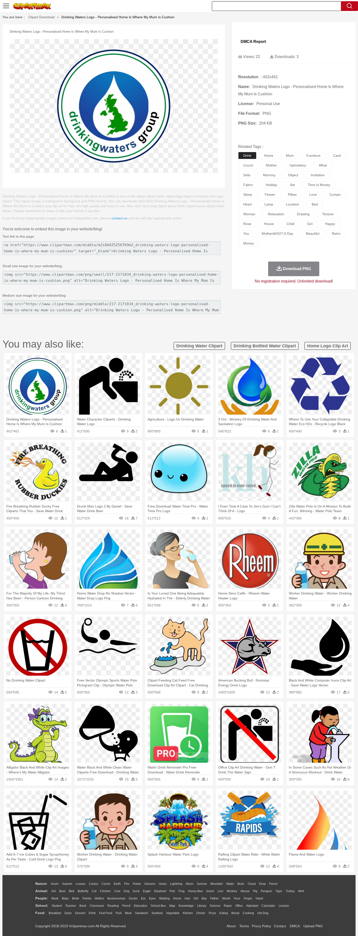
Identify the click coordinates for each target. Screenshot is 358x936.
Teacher (70, 905)
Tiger (278, 891)
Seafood (157, 913)
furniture (313, 155)
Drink (92, 913)
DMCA (295, 926)
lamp (268, 204)
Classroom (97, 905)
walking (164, 898)
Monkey (232, 891)
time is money (319, 185)
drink (247, 155)
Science (215, 905)
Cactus (93, 884)
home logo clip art (327, 345)
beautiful (312, 233)
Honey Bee (195, 891)
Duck (136, 891)
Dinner (200, 913)
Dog (126, 891)
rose (247, 224)
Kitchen (188, 913)
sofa (246, 175)
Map (172, 905)
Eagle (147, 891)
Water (230, 884)
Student (57, 905)
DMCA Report (253, 41)
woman (249, 214)
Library (201, 905)
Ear (143, 898)
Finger (248, 898)
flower (270, 194)
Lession (284, 905)
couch (248, 165)
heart (247, 204)
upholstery (298, 165)
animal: (41, 891)
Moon (189, 884)
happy (330, 224)
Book (82, 905)
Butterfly (83, 891)
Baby (65, 898)
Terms (244, 926)
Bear (62, 891)
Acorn (55, 884)
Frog (182, 891)
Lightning (176, 884)
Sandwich (141, 913)
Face (237, 898)
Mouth (226, 898)
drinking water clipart (199, 345)
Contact (280, 926)
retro (336, 233)
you (246, 233)
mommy (269, 175)
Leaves (80, 884)
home (268, 155)
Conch (106, 884)
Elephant (160, 891)
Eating (223, 913)
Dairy (68, 913)
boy (204, 898)
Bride (75, 898)
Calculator (268, 905)
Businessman (116, 898)
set (292, 185)
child (290, 224)
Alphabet (252, 905)
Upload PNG (313, 926)
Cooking (248, 913)
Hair (187, 898)
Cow (117, 891)
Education (140, 905)
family (87, 898)
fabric (248, 185)
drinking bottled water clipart (265, 345)
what (323, 165)
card (337, 155)
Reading (113, 905)
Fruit (119, 913)
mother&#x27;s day (277, 233)
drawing (303, 214)
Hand (259, 898)
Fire (126, 884)
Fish (172, 891)
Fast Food (105, 913)
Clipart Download (41, 17)
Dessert (80, 913)
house (269, 224)
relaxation (276, 214)
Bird (71, 891)
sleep (247, 194)
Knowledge (186, 905)
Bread (235, 913)
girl (309, 224)
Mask (54, 898)
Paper (228, 905)
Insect (210, 891)
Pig (255, 891)
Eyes (152, 898)
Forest (273, 884)
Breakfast (55, 913)
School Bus (158, 905)
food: (40, 913)
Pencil (126, 905)
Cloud (252, 884)
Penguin (266, 891)
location (292, 204)
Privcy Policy (261, 926)
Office (239, 905)
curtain (335, 194)
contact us (119, 218)
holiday (271, 185)
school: (41, 905)
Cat (94, 891)
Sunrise (202, 884)
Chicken (105, 891)
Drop (262, 884)
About (231, 926)
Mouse (245, 891)
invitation (318, 175)
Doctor (133, 898)
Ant (53, 891)
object (293, 175)
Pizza (212, 913)
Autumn (67, 884)
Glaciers (149, 884)
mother (271, 165)
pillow (292, 194)
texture (328, 214)
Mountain (216, 884)
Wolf (301, 891)
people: (41, 898)
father (214, 898)
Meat (128, 913)
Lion (220, 891)
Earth (117, 884)
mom (290, 155)
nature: (41, 884)
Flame (137, 884)
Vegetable (172, 913)
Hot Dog (262, 913)
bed (315, 204)
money (248, 243)
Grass (163, 884)
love (313, 194)
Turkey (290, 891)
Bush (240, 884)
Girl (196, 898)
